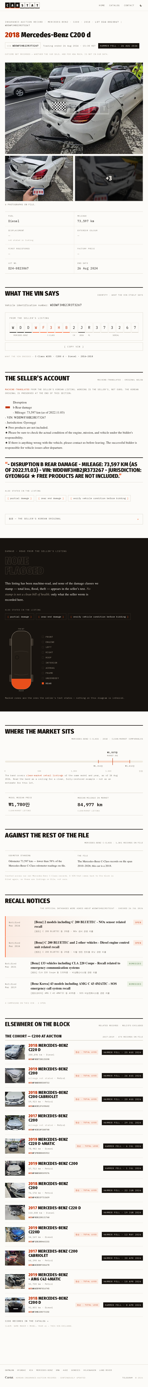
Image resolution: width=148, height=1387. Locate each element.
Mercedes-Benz (58, 22)
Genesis (75, 1370)
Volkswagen (89, 1370)
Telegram (127, 1378)
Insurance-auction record (24, 22)
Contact (129, 5)
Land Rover (105, 1370)
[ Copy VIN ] (74, 346)
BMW (58, 1370)
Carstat (9, 1377)
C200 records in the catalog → (27, 1321)
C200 (76, 22)
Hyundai (21, 1370)
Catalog (114, 5)
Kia (31, 1370)
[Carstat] (22, 5)
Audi (65, 1370)
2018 (87, 22)
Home (102, 5)
